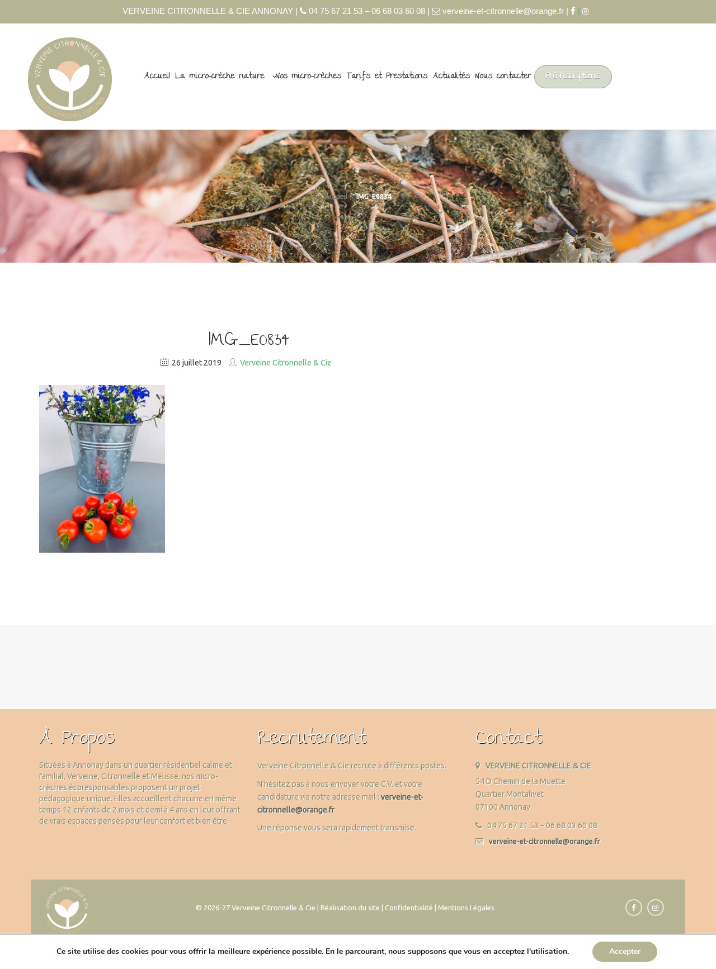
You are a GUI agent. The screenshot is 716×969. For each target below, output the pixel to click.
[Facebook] (573, 11)
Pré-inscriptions (573, 76)
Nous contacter (503, 76)
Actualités (451, 76)
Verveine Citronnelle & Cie (286, 362)
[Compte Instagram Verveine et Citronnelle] (588, 11)
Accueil (157, 76)
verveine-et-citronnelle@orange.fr (544, 841)
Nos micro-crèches (308, 76)
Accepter (624, 951)
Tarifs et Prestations (387, 76)
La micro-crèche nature (220, 76)
